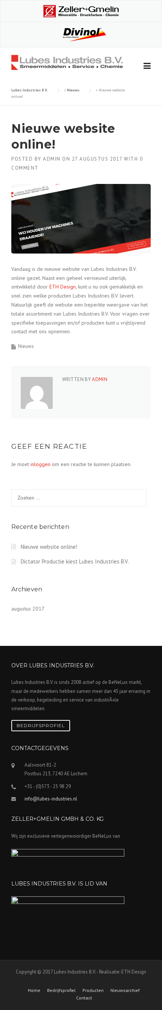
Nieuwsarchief (125, 990)
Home (34, 990)
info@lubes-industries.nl (50, 799)
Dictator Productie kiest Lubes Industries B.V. (75, 561)
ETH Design (62, 286)
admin (52, 159)
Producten (93, 990)
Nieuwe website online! (49, 546)
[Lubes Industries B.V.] (67, 62)
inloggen (40, 464)
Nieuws (26, 346)
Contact (84, 998)
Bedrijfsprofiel (41, 725)
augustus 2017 (27, 608)
